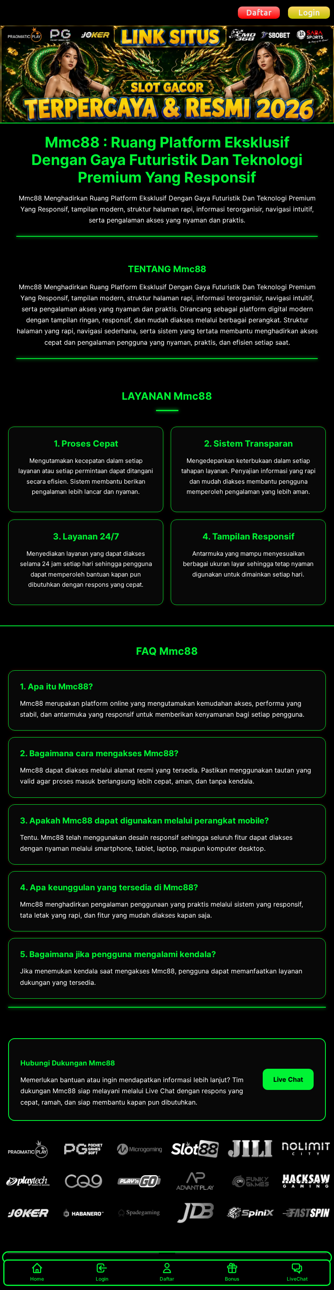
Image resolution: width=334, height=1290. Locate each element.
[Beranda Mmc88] (33, 12)
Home (37, 1279)
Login (102, 1279)
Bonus (232, 1279)
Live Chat (288, 1079)
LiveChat (297, 1279)
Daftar (167, 1279)
